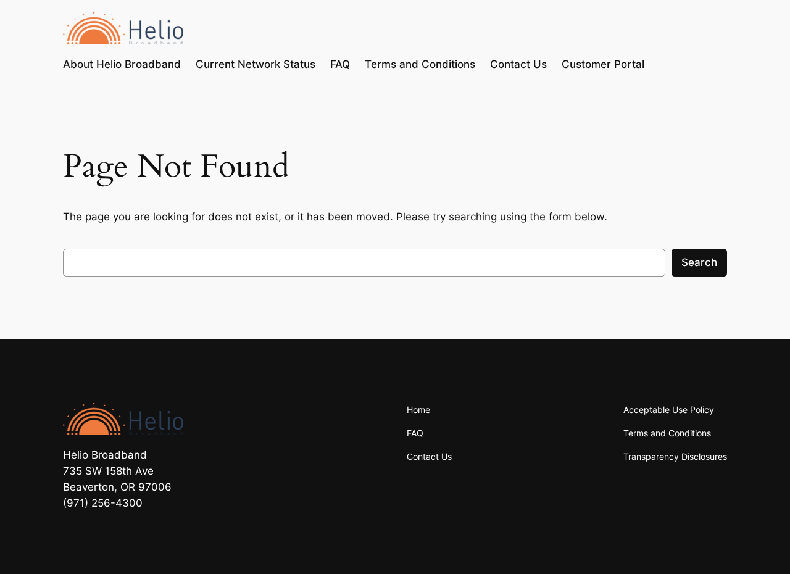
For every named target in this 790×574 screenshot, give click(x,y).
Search (699, 262)
